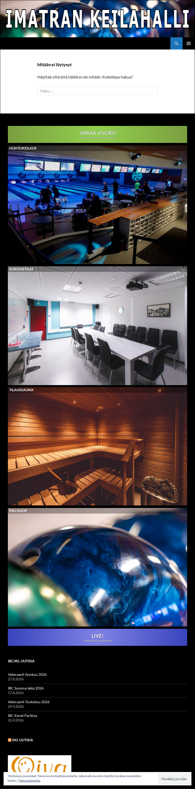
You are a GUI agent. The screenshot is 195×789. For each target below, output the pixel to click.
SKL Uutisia (22, 740)
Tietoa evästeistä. (29, 780)
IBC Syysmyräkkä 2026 (26, 688)
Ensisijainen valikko (189, 43)
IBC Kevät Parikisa (22, 715)
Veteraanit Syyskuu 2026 (27, 674)
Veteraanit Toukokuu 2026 (29, 702)
